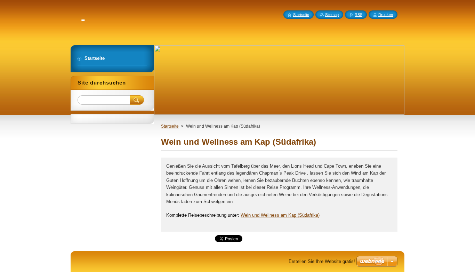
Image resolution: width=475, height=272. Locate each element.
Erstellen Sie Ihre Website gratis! (322, 261)
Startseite (170, 126)
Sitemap (332, 15)
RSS (358, 15)
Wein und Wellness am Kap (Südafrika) (280, 215)
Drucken (385, 15)
